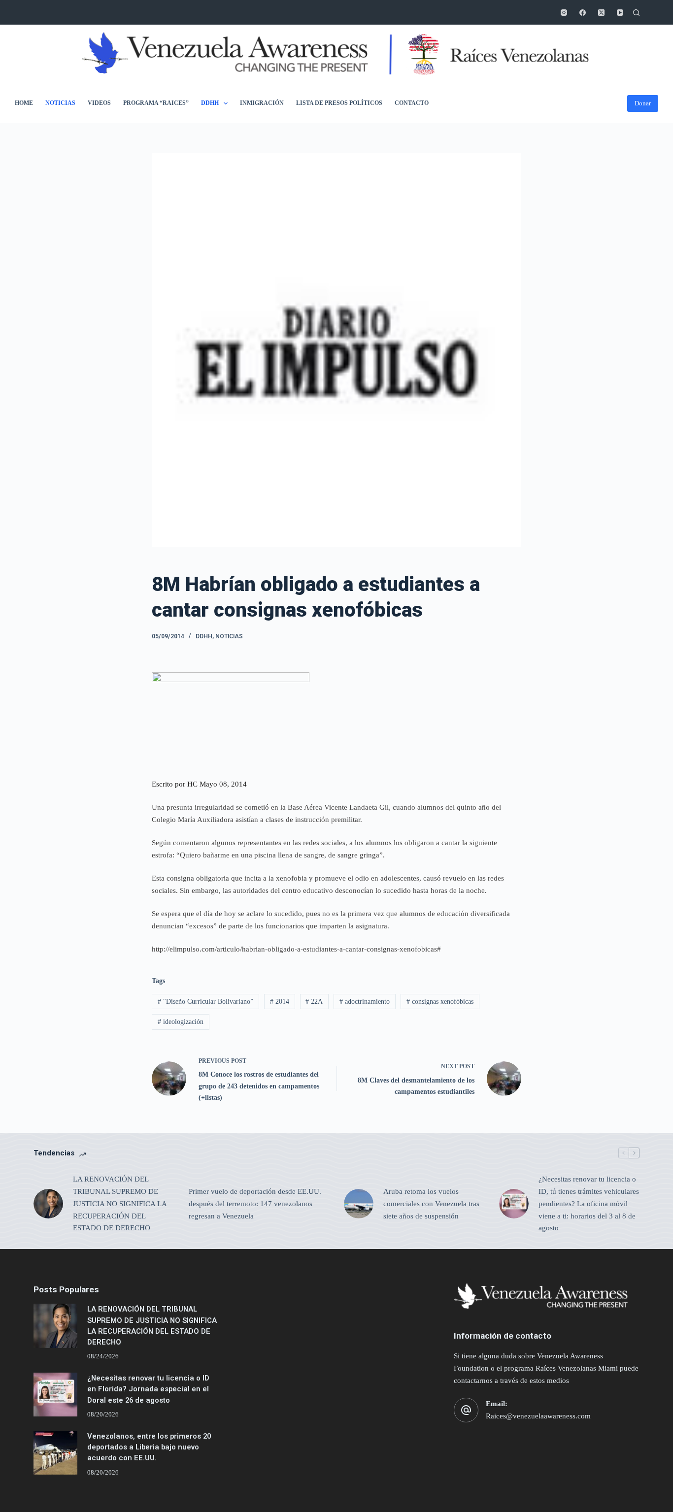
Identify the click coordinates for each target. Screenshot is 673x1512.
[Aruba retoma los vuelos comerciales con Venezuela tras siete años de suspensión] (358, 1203)
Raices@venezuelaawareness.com (538, 1416)
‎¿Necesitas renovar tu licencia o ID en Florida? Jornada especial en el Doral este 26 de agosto (148, 1389)
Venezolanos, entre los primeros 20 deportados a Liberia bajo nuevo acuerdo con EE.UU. (149, 1447)
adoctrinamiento (364, 1001)
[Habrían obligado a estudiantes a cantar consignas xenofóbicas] (230, 719)
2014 (279, 1001)
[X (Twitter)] (601, 12)
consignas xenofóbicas (439, 1001)
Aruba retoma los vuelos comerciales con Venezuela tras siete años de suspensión (431, 1203)
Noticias (60, 102)
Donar (643, 103)
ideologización (180, 1021)
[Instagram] (564, 12)
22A (314, 1001)
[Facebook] (582, 12)
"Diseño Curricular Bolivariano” (205, 1001)
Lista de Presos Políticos (339, 102)
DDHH (210, 102)
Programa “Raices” (156, 102)
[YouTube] (620, 12)
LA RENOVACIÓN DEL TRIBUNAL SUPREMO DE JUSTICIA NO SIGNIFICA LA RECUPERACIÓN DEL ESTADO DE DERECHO (120, 1203)
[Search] (636, 12)
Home (24, 102)
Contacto (412, 102)
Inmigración (262, 102)
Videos (99, 102)
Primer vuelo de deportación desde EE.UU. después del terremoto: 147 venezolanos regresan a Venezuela (255, 1203)
